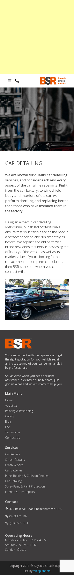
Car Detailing (13, 481)
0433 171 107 (18, 516)
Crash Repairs (14, 465)
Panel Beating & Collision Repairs (27, 476)
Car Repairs (12, 454)
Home (9, 400)
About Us (11, 405)
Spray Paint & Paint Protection (25, 486)
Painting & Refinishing (19, 411)
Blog (8, 421)
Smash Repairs (15, 460)
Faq (7, 427)
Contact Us (12, 438)
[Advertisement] (37, 37)
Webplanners (42, 571)
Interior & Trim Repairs (20, 492)
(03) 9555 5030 (19, 523)
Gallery (9, 416)
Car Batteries (13, 470)
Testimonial (12, 432)
